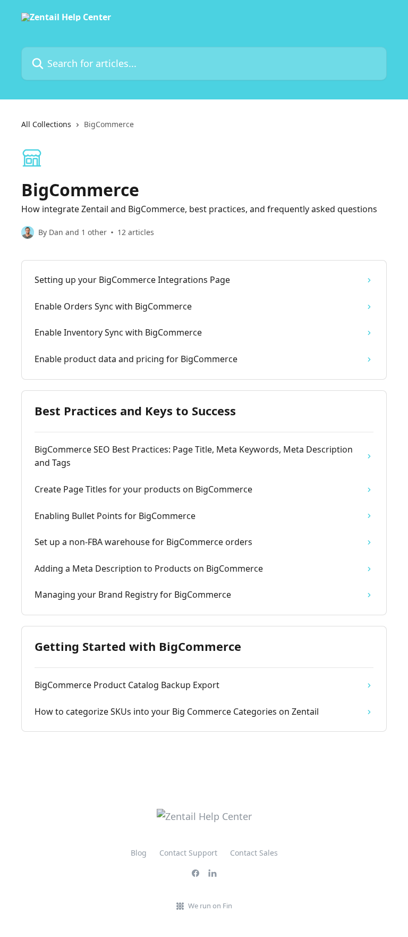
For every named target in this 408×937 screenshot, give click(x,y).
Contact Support (188, 853)
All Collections (46, 124)
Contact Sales (254, 853)
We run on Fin (210, 905)
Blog (139, 853)
